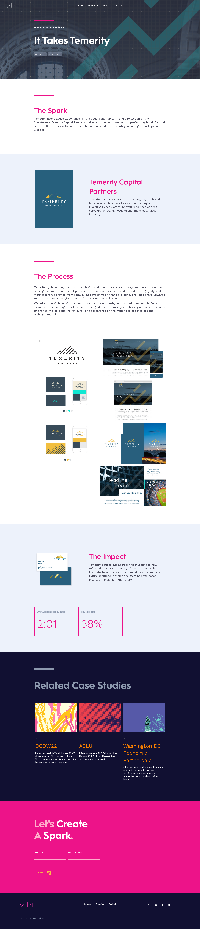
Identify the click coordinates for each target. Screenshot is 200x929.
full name (38, 852)
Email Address (75, 852)
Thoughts (100, 904)
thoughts (93, 5)
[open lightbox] (67, 421)
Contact (117, 5)
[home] (12, 5)
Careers (87, 904)
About (106, 5)
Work (80, 5)
